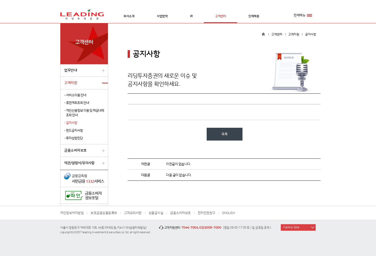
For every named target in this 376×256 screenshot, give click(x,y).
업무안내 (70, 70)
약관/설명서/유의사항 (79, 163)
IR (191, 16)
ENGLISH (228, 213)
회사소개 (129, 16)
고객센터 (220, 16)
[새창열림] (84, 178)
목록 (224, 134)
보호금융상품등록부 (104, 213)
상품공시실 (156, 213)
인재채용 (253, 16)
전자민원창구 (206, 213)
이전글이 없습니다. (178, 164)
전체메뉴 (299, 15)
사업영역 (162, 16)
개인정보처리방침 (72, 213)
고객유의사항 (133, 213)
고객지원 (70, 83)
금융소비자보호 (75, 150)
